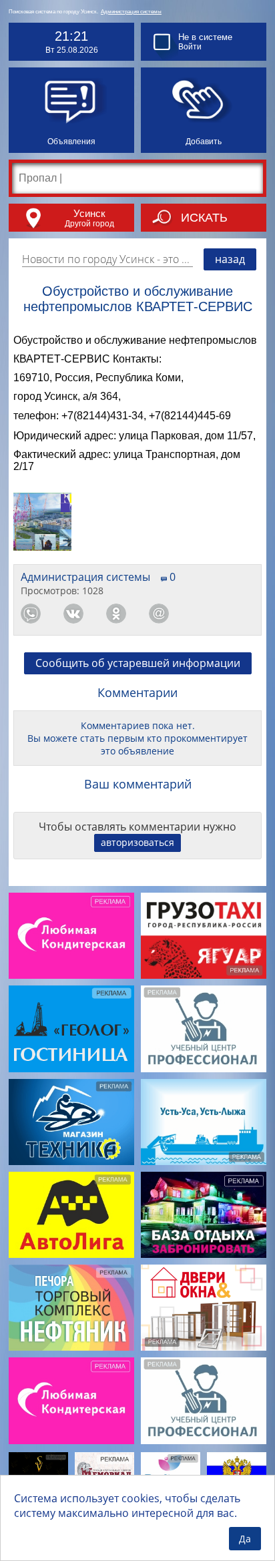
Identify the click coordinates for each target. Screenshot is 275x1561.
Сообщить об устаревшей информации (137, 663)
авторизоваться (137, 842)
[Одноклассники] (116, 614)
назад (230, 259)
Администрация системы (131, 12)
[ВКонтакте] (73, 614)
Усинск (89, 213)
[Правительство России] (237, 1472)
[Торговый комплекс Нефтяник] (71, 1307)
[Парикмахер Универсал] (38, 1472)
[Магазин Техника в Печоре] (71, 1122)
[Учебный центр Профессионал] (203, 1028)
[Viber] (202, 614)
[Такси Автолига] (71, 1214)
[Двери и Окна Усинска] (204, 1307)
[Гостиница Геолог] (71, 1028)
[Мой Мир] (159, 614)
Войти (190, 46)
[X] (244, 614)
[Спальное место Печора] (171, 1472)
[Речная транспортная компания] (204, 1122)
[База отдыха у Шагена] (204, 1214)
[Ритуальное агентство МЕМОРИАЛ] (104, 1473)
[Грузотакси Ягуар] (203, 936)
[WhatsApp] (31, 614)
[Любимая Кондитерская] (71, 936)
